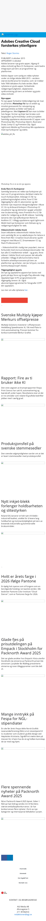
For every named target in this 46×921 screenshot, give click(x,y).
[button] (38, 35)
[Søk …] (42, 35)
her (26, 290)
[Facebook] (4, 858)
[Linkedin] (10, 858)
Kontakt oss (23, 883)
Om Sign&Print (23, 878)
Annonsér (23, 873)
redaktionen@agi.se (23, 914)
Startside (23, 869)
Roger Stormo (13, 53)
